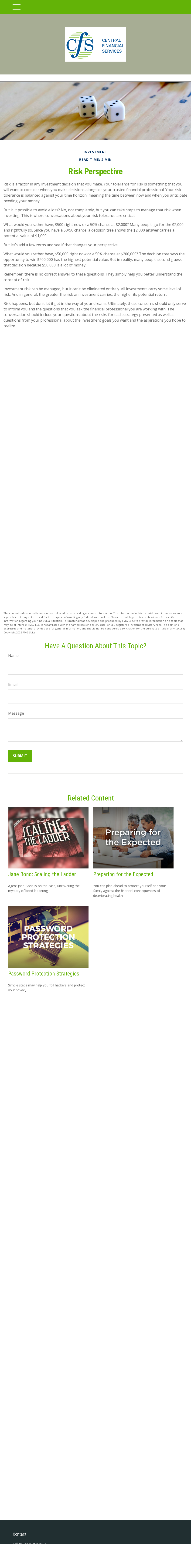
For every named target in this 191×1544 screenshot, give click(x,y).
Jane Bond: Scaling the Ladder (42, 874)
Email (12, 684)
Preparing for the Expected (123, 874)
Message (16, 713)
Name (13, 655)
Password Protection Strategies (43, 973)
